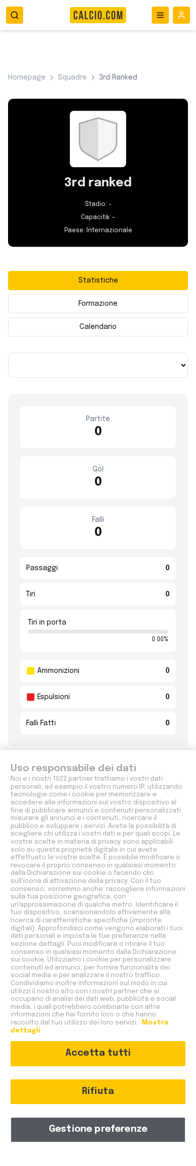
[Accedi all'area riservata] (181, 15)
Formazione (98, 303)
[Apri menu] (160, 15)
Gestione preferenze (98, 1129)
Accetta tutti (98, 1053)
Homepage (27, 77)
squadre (72, 77)
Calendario (98, 326)
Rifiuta (98, 1091)
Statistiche (98, 280)
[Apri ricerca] (14, 15)
